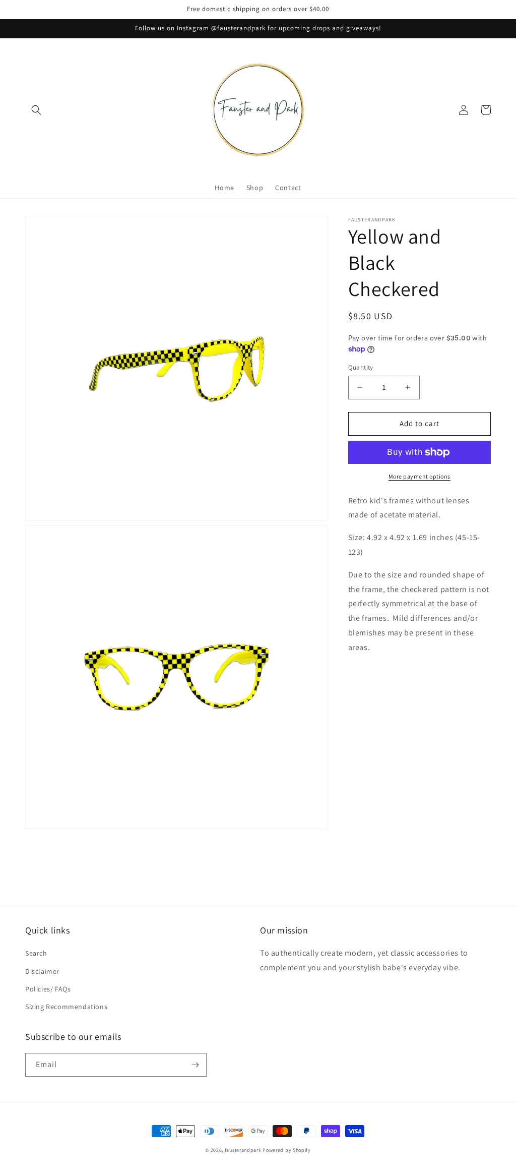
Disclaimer (42, 971)
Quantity (360, 367)
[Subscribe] (195, 1065)
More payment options (419, 476)
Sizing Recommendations (66, 1006)
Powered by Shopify (287, 1150)
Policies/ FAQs (48, 988)
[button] (36, 110)
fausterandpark (243, 1150)
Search (36, 953)
